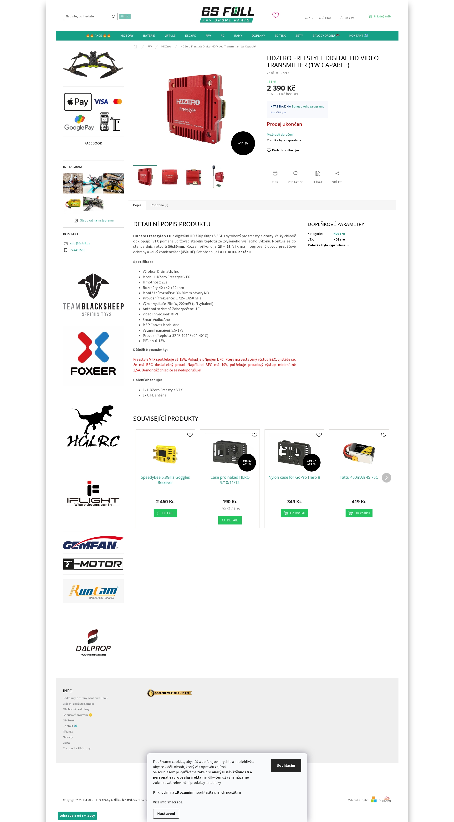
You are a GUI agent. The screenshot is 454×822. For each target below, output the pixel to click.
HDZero (339, 233)
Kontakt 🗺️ (70, 726)
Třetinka (68, 732)
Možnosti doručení (280, 135)
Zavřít (275, 164)
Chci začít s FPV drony (77, 748)
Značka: (278, 73)
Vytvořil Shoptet (358, 800)
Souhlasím (286, 765)
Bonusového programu (308, 106)
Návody (68, 737)
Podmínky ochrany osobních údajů (85, 698)
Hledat (113, 16)
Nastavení (166, 813)
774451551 (77, 250)
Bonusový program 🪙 (77, 715)
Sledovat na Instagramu (97, 220)
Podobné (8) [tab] (159, 205)
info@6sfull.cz (80, 243)
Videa (66, 743)
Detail (167, 513)
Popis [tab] (137, 205)
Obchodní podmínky (76, 709)
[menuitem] (98, 36)
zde (179, 802)
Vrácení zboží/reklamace (78, 704)
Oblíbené (68, 720)
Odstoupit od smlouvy (77, 815)
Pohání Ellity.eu (278, 112)
